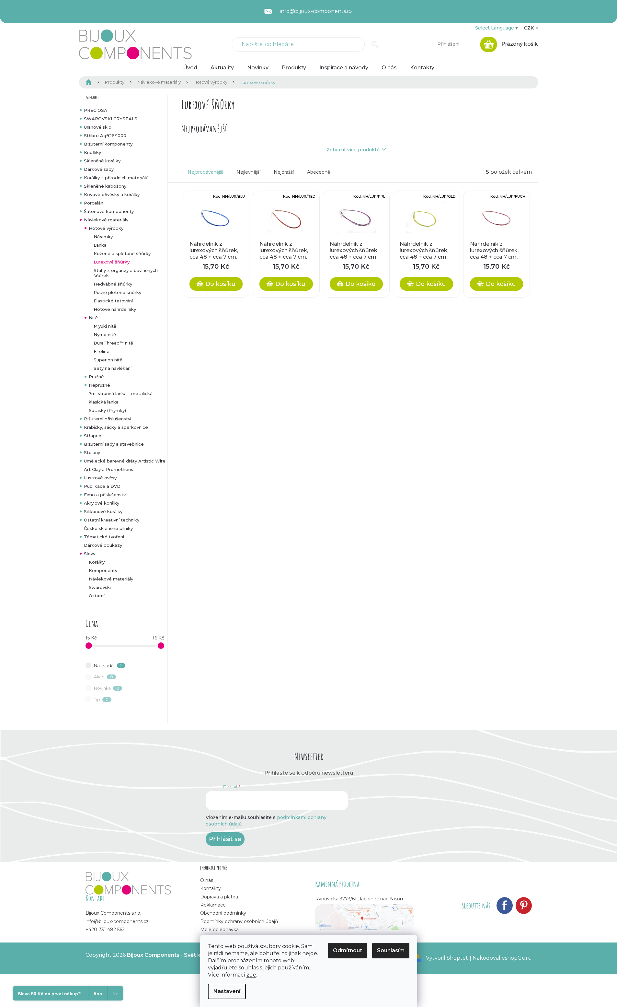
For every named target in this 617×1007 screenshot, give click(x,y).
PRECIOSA (95, 110)
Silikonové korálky (103, 511)
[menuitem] (190, 67)
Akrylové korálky (101, 503)
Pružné (96, 376)
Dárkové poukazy (103, 545)
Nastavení (226, 991)
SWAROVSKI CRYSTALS (110, 118)
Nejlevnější (248, 172)
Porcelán (93, 202)
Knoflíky (92, 152)
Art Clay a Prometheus (108, 469)
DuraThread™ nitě (113, 342)
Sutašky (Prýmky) (107, 410)
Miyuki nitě (105, 326)
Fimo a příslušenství (105, 494)
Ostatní (97, 595)
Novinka (106, 688)
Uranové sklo (97, 127)
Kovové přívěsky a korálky (112, 194)
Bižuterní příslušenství (107, 418)
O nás (206, 880)
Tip (101, 699)
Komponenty (103, 570)
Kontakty (210, 888)
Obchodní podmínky (223, 913)
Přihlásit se (225, 839)
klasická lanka (104, 401)
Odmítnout (347, 950)
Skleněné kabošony (105, 186)
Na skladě (108, 665)
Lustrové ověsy (100, 477)
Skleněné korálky (102, 160)
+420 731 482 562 (105, 929)
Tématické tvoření (104, 536)
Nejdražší (284, 172)
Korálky (97, 562)
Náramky (103, 236)
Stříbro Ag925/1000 (105, 135)
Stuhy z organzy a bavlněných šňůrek (126, 273)
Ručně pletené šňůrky (117, 292)
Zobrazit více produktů (353, 150)
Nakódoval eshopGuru (502, 958)
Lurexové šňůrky (112, 261)
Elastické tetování (113, 300)
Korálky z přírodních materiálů (116, 177)
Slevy (89, 553)
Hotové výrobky (106, 228)
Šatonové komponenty (109, 211)
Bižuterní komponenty (108, 143)
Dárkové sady (99, 169)
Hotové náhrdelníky (115, 309)
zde (251, 975)
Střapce (92, 435)
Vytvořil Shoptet (447, 958)
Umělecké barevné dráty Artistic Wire (125, 460)
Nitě (93, 317)
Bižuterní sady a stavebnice (114, 444)
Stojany (92, 452)
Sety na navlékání (112, 368)
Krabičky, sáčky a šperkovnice (116, 427)
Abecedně (318, 172)
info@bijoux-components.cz (117, 921)
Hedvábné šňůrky (113, 284)
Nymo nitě (105, 334)
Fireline (101, 351)
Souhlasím (391, 950)
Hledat (375, 44)
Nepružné (99, 385)
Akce (103, 676)
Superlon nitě (108, 359)
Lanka (100, 245)
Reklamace (213, 905)
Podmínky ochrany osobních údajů (239, 921)
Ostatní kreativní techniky (111, 519)
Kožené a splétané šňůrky (122, 253)
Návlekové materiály (106, 219)
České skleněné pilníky (108, 528)
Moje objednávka (219, 929)
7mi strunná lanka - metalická (121, 393)
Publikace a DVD (102, 486)
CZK (529, 28)
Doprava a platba (219, 897)
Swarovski (100, 587)
